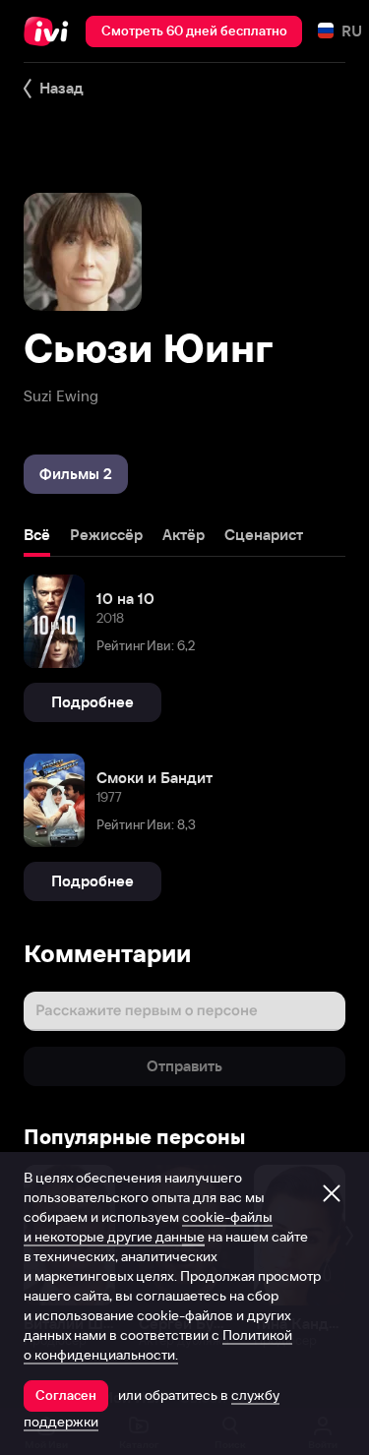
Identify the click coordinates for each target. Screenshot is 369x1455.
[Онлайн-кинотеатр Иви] (51, 31)
